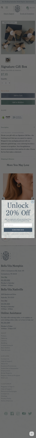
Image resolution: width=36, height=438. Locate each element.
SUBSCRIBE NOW (18, 230)
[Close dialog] (32, 202)
